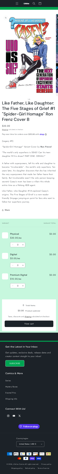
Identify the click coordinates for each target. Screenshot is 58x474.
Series (8, 380)
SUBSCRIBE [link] (14, 363)
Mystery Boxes (11, 386)
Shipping (5, 130)
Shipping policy (17, 468)
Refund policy (30, 468)
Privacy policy (46, 464)
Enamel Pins (10, 392)
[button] (17, 3)
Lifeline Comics (18, 464)
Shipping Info (11, 398)
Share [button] (7, 210)
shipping (28, 316)
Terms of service (43, 468)
